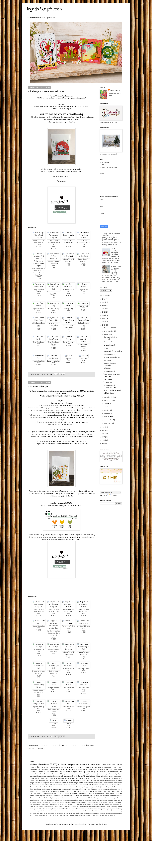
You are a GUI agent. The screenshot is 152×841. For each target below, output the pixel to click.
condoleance (66, 793)
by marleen (98, 806)
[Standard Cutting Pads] (53, 358)
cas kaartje (64, 767)
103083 (68, 310)
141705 (53, 327)
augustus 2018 (108, 400)
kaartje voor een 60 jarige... (111, 357)
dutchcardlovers (88, 793)
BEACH (113, 249)
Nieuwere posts (33, 745)
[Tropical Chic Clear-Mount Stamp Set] (38, 607)
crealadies (88, 798)
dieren (42, 778)
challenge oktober (48, 776)
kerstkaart (44, 764)
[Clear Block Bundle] (38, 339)
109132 (38, 327)
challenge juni (33, 776)
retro (84, 800)
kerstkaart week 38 (97, 789)
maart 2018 (107, 417)
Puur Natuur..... (107, 379)
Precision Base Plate (39, 361)
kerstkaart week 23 (57, 785)
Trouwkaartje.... (107, 382)
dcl (121, 772)
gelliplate (41, 774)
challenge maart (93, 774)
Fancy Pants (38, 772)
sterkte (104, 800)
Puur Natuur (107, 360)
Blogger (104, 824)
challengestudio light (66, 809)
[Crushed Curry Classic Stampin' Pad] (38, 668)
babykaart (85, 769)
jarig (113, 765)
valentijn (99, 787)
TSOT (64, 772)
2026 (103, 299)
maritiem (107, 811)
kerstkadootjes (66, 811)
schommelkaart (88, 800)
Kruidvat (76, 804)
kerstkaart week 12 (108, 783)
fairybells (97, 798)
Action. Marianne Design (116, 787)
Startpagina (105, 162)
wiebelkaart (107, 815)
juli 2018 (106, 404)
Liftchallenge (73, 767)
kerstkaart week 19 (96, 778)
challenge (34, 764)
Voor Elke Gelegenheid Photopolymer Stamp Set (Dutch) (53, 633)
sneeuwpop (99, 800)
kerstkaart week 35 (87, 789)
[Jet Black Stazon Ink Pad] (68, 287)
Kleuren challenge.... (39, 386)
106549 (68, 263)
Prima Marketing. (118, 804)
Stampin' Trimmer (68, 342)
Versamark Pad (83, 306)
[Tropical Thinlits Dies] (38, 623)
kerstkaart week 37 (76, 780)
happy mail (108, 798)
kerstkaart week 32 (65, 780)
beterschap (88, 776)
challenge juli (86, 774)
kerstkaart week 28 (58, 776)
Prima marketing (37, 793)
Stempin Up (32, 806)
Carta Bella (81, 802)
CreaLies (58, 774)
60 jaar (79, 776)
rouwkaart (94, 787)
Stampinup (82, 772)
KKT (99, 767)
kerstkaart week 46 (47, 787)
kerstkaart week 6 (95, 780)
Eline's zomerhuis (64, 774)
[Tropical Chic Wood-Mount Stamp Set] (53, 607)
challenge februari (82, 798)
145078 (53, 637)
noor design (84, 787)
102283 (83, 308)
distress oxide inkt (82, 809)
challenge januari (118, 776)
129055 (53, 310)
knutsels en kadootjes (81, 765)
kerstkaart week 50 (66, 787)
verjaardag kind (33, 802)
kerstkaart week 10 (88, 783)
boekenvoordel (92, 806)
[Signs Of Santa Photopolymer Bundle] (83, 238)
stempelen (119, 813)
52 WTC (53, 764)
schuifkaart (112, 813)
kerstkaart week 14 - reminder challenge (116, 268)
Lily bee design (81, 804)
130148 (83, 360)
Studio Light (102, 769)
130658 (83, 348)
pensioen (89, 787)
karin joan (79, 769)
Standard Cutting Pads (53, 361)
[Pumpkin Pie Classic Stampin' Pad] (83, 649)
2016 (103, 430)
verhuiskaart (119, 780)
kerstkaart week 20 (117, 778)
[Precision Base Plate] (38, 358)
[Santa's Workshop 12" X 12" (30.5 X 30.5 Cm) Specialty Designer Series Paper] (38, 266)
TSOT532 (60, 806)
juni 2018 (107, 407)
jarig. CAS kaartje (118, 798)
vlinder (84, 815)
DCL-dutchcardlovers (102, 772)
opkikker (70, 813)
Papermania (112, 804)
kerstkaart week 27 (69, 796)
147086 (83, 656)
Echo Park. (60, 804)
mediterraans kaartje (114, 811)
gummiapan (113, 809)
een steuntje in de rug (103, 793)
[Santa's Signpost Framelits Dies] (68, 238)
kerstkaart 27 (50, 796)
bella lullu (47, 789)
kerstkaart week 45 (36, 787)
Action (109, 765)
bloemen (93, 776)
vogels (87, 815)
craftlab (52, 772)
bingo (72, 798)
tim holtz (95, 791)
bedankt (71, 774)
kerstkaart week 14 (64, 778)
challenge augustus (72, 772)
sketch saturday (114, 796)
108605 (83, 263)
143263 (68, 360)
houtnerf (112, 798)
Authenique (76, 802)
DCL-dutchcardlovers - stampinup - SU (44, 804)
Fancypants (113, 791)
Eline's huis (45, 772)
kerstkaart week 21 (36, 785)
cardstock (76, 798)
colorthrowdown (114, 772)
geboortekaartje (39, 796)
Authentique (89, 767)
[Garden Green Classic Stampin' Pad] (53, 289)
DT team (104, 165)
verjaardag (57, 767)
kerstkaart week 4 (107, 789)
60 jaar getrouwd (70, 802)
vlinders (38, 802)
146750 (53, 613)
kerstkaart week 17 (85, 778)
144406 (38, 244)
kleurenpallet (74, 791)
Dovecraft (41, 798)
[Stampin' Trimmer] (68, 339)
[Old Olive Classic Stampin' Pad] (53, 668)
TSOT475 (37, 806)
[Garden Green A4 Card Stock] (83, 256)
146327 (83, 327)
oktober (61, 813)
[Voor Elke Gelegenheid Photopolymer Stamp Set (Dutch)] (53, 628)
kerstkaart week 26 (67, 785)
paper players (105, 774)
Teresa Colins (79, 806)
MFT (99, 765)
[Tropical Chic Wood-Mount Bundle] (83, 607)
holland (46, 778)
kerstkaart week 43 (108, 785)
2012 (103, 443)
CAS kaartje (106, 368)
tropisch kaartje (42, 815)
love (105, 811)
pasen (74, 813)
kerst (95, 767)
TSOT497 (45, 806)
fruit (106, 809)
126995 (68, 329)
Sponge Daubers (83, 290)
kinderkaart (86, 811)
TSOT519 (52, 806)
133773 (83, 291)
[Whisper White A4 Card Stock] (68, 256)
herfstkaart (109, 769)
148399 (68, 613)
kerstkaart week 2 (106, 778)
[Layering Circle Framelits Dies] (53, 320)
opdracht (76, 800)
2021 (103, 315)
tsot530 (50, 815)
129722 (68, 344)
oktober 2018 (108, 334)
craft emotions (72, 793)
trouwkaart (100, 791)
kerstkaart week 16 (66, 789)
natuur (38, 813)
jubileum (99, 774)
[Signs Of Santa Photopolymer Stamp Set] (53, 238)
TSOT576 (64, 806)
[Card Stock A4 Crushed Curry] (83, 623)
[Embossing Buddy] (68, 306)
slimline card (107, 780)
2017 (103, 427)
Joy (82, 776)
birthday (84, 806)
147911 (68, 244)
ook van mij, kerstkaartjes (109, 167)
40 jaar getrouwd (62, 802)
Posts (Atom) (41, 749)
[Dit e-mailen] (55, 374)
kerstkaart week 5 (56, 787)
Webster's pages (67, 798)
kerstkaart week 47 (49, 800)
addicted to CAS (48, 793)
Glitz (81, 774)
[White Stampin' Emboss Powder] (38, 320)
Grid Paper (83, 359)
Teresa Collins (33, 789)
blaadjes (87, 806)
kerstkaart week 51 (56, 791)
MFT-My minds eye (89, 804)
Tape (75, 806)
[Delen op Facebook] (62, 374)
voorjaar (91, 815)
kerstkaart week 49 (45, 791)
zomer (116, 769)
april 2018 (107, 413)
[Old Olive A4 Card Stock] (38, 647)
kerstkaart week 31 (76, 789)
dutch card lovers (35, 769)
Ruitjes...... (105, 348)
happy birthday (119, 809)
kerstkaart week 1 (59, 796)
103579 (38, 310)
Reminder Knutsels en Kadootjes (110, 364)
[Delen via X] (59, 374)
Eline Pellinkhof (105, 767)
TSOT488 (41, 806)
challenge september (78, 783)
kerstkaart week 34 (88, 785)
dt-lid (87, 809)
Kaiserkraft (112, 774)
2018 (103, 325)
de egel (119, 767)
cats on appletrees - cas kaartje (55, 809)
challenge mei (40, 776)
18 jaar (48, 802)
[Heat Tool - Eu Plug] (53, 306)
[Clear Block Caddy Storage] (53, 339)
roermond (108, 813)
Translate (114, 495)
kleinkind (91, 811)
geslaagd (59, 789)
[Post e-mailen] (51, 374)
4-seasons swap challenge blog (42, 783)
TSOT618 (72, 806)
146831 (38, 628)
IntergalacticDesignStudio (79, 824)
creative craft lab (74, 809)
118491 (38, 344)
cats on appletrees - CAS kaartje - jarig (38, 809)
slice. (116, 813)
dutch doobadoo (70, 769)
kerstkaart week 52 (89, 796)
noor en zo (48, 813)
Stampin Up (94, 765)
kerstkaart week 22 (47, 785)
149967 (83, 244)
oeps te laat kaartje (55, 813)
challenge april (99, 776)
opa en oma (66, 813)
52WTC (104, 765)
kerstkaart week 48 (59, 800)
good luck (109, 809)
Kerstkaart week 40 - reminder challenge (110, 386)
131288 (83, 630)
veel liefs (81, 815)
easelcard (95, 793)
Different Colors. (54, 783)
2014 (103, 437)
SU (42, 793)
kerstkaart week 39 (86, 780)
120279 (53, 346)
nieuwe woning (90, 772)
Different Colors (49, 767)
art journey (70, 783)
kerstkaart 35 (53, 811)
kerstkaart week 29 (55, 780)
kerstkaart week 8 (99, 796)
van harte (120, 800)
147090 (53, 675)
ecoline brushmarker (93, 809)
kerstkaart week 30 (77, 785)
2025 (103, 302)
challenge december (108, 776)
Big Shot (68, 359)
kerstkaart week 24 (35, 780)
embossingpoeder (101, 809)
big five (54, 793)
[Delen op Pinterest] (64, 374)
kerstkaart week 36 (40, 800)
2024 (103, 305)
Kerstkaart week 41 (109, 371)
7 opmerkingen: (44, 374)
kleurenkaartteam (49, 774)
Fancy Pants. (64, 804)
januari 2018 (108, 423)
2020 (104, 319)
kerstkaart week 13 (54, 778)
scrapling (80, 791)
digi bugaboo (54, 789)
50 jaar (108, 787)
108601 (68, 630)
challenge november (35, 778)
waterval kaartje (101, 815)
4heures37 (104, 787)
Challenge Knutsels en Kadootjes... (47, 91)
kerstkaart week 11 (98, 783)
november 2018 (109, 331)
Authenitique (36, 798)
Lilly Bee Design (53, 798)
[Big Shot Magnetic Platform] (83, 342)
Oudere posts (90, 745)
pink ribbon (78, 813)
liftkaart (69, 800)
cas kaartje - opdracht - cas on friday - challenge (111, 806)
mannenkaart (93, 769)
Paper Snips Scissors (38, 309)
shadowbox (94, 800)
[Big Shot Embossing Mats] (83, 320)
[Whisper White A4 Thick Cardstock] (53, 259)
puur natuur (102, 813)
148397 (83, 613)
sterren (32, 815)
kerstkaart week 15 (75, 778)
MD (84, 776)
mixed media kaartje (58, 769)
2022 (103, 312)
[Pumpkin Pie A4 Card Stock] (68, 623)
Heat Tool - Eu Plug (53, 309)
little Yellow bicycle (99, 811)
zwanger (32, 783)
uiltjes (74, 815)
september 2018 (109, 397)
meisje (72, 800)
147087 (38, 675)
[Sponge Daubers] (83, 287)
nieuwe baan (43, 813)
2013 (103, 440)
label (94, 811)
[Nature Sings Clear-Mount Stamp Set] (38, 238)
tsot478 (47, 815)
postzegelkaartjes (93, 813)
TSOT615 (68, 806)
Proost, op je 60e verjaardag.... (112, 351)
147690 (53, 246)
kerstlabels (72, 811)
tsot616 (61, 815)
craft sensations (80, 793)
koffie (66, 800)
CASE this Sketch (108, 393)
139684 (38, 363)
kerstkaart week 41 (117, 789)
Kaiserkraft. (71, 804)
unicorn (77, 815)
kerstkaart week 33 (69, 776)
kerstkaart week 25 (45, 780)
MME (118, 791)
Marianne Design (65, 764)
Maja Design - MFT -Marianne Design (102, 804)
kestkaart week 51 (79, 811)
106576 (38, 653)
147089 (53, 296)
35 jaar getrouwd (54, 802)
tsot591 (57, 815)
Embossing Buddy (68, 309)
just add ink (32, 800)
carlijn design (59, 793)
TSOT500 (49, 806)
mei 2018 (107, 410)
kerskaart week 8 (45, 811)
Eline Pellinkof (107, 791)
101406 (68, 293)
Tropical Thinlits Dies (39, 626)
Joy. (68, 804)
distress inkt (34, 774)
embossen (111, 793)
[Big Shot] (68, 356)
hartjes (31, 811)
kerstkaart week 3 (79, 796)
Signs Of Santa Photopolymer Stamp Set (54, 243)
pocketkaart (86, 813)
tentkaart (36, 815)
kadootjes (39, 811)
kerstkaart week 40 (98, 785)
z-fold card (112, 815)
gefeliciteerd (102, 798)
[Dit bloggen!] (57, 374)
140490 (53, 265)
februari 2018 (108, 420)
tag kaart (113, 780)
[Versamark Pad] (83, 303)
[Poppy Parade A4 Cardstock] (38, 287)
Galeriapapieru (47, 798)
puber (98, 813)
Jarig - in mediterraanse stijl (112, 390)
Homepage (62, 745)
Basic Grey (58, 772)
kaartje (35, 811)
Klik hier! (44, 169)
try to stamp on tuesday (111, 800)
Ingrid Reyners (115, 90)
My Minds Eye (46, 769)
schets (75, 776)
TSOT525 (56, 806)
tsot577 (54, 815)
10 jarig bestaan (43, 802)
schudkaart (106, 796)
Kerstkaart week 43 (109, 345)
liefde (102, 780)
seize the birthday (87, 791)
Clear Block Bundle (38, 342)
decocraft (93, 798)
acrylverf (42, 789)
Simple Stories (118, 774)
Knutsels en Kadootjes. (81, 106)
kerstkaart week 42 (109, 354)
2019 (103, 322)
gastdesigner (76, 774)
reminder (80, 800)
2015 (103, 434)
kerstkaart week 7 (76, 787)
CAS (42, 767)
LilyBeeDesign (61, 798)
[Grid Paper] (83, 356)
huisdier (45, 796)
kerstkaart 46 (60, 811)
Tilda (38, 789)
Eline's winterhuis (62, 783)
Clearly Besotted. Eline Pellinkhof (91, 802)
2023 (103, 309)
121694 (38, 293)
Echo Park (113, 767)
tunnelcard (65, 815)
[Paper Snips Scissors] (38, 306)
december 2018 (109, 328)
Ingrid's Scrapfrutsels (44, 9)
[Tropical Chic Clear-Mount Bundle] (68, 607)
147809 (38, 277)
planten (81, 813)
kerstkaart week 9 (66, 791)
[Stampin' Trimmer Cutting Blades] (68, 323)
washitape (95, 815)
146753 (38, 613)
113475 (53, 363)
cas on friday (81, 767)
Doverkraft (55, 804)
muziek (34, 813)
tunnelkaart (70, 815)
